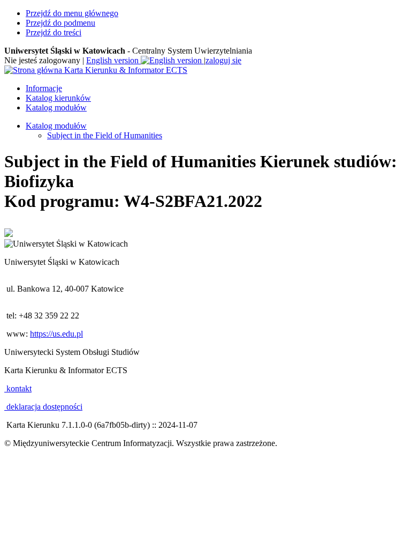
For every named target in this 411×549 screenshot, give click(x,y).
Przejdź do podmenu (60, 22)
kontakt (18, 388)
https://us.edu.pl (56, 333)
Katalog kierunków (58, 97)
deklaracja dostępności (43, 406)
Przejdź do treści (53, 32)
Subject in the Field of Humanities (104, 135)
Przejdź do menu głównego (72, 13)
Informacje (44, 88)
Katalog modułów (56, 107)
